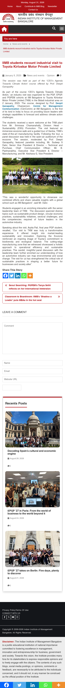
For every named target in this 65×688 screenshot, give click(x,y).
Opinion (51, 76)
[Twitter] (11, 275)
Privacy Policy (9, 610)
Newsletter (52, 7)
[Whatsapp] (24, 275)
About (18, 7)
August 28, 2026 (17, 459)
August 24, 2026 (17, 518)
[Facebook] (5, 275)
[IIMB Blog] (4, 29)
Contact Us (33, 10)
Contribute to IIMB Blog (34, 7)
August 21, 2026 (17, 578)
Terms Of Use (22, 610)
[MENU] (61, 28)
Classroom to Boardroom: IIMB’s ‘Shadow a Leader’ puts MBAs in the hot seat (28, 298)
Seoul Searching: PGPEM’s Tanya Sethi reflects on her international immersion (30, 287)
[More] (30, 275)
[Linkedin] (18, 275)
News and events (35, 76)
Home (10, 7)
